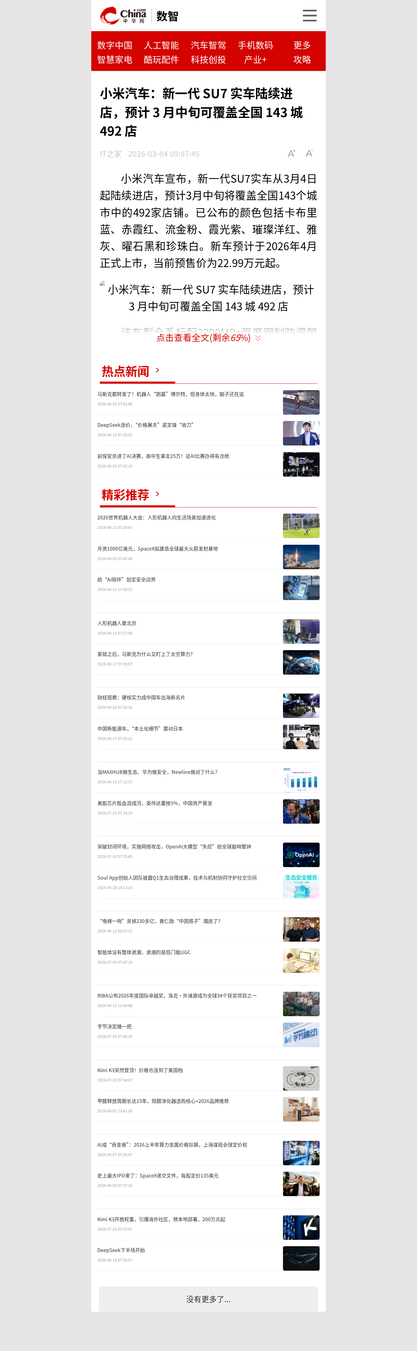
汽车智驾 (208, 44)
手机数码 (255, 44)
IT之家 (111, 153)
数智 (167, 15)
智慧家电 (114, 59)
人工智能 (161, 44)
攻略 (302, 59)
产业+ (255, 59)
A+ (291, 153)
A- (309, 153)
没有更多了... (208, 1298)
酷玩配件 (161, 59)
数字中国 (114, 44)
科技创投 (208, 59)
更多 (302, 44)
